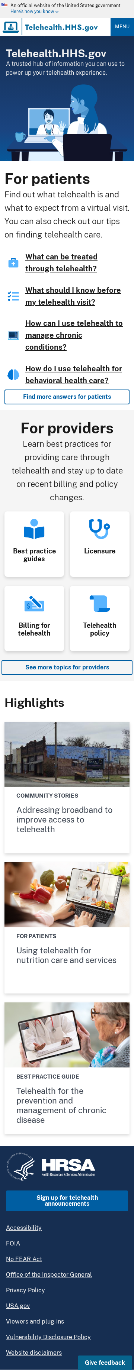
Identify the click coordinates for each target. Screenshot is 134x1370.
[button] (105, 1363)
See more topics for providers (67, 667)
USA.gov (18, 1305)
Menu (122, 26)
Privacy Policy (25, 1290)
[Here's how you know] (61, 9)
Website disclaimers (34, 1352)
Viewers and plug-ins (35, 1321)
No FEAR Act (24, 1259)
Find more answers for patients (67, 396)
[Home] (51, 27)
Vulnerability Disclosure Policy (48, 1337)
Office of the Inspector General (49, 1274)
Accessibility (24, 1227)
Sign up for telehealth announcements (67, 1200)
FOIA (13, 1243)
